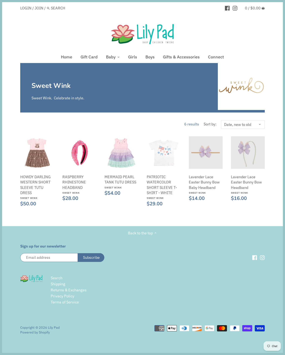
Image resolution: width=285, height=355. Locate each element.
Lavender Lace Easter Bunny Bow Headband (246, 184)
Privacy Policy (62, 296)
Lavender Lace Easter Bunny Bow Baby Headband (204, 184)
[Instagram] (235, 8)
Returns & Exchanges (69, 290)
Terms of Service (65, 302)
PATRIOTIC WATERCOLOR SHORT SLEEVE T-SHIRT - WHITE (162, 187)
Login (26, 8)
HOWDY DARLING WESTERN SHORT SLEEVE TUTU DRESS (35, 187)
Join (39, 8)
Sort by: (210, 124)
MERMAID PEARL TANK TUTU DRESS (120, 181)
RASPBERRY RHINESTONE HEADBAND (74, 184)
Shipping (58, 284)
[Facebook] (227, 8)
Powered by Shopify (35, 332)
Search (56, 277)
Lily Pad (54, 327)
